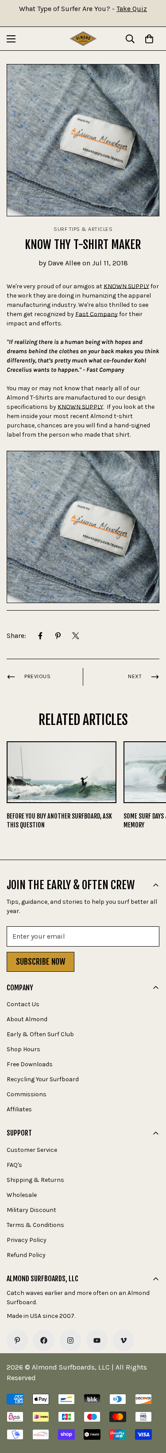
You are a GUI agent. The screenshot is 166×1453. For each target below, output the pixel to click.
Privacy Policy (26, 1240)
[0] (149, 39)
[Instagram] (70, 1340)
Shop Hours (23, 1049)
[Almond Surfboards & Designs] (83, 38)
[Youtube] (97, 1340)
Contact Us (23, 1004)
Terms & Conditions (35, 1225)
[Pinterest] (58, 635)
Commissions (26, 1094)
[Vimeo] (123, 1340)
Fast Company (96, 314)
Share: (16, 635)
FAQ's (14, 1165)
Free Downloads (30, 1064)
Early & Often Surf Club (40, 1034)
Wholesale (22, 1195)
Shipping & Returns (35, 1180)
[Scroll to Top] (150, 1406)
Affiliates (19, 1109)
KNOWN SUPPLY (126, 286)
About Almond (27, 1019)
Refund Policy (26, 1255)
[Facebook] (40, 635)
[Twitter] (75, 635)
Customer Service (32, 1150)
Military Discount (31, 1210)
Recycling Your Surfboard (43, 1079)
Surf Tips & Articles (83, 229)
